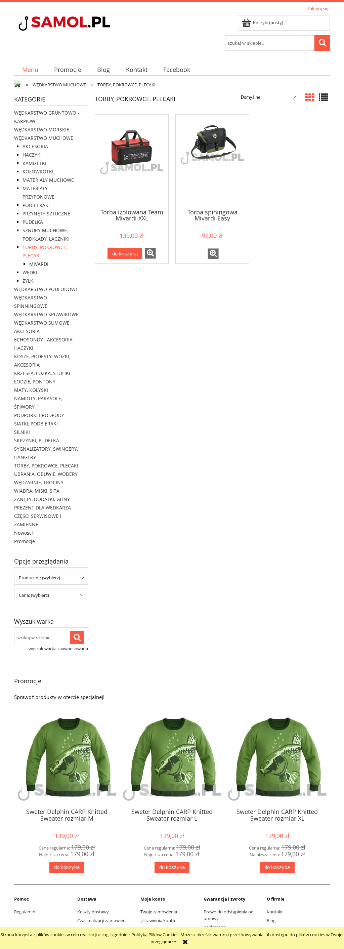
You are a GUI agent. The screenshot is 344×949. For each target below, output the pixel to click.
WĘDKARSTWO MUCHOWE (43, 138)
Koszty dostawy (93, 912)
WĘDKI (30, 272)
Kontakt (275, 912)
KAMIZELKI (34, 163)
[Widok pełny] (323, 97)
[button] (150, 253)
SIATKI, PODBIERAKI (36, 423)
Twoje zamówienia (158, 912)
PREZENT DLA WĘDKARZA (42, 507)
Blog (271, 920)
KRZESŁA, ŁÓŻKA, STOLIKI (42, 373)
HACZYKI (32, 155)
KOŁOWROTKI (38, 171)
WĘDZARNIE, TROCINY (38, 482)
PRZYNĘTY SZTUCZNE (46, 213)
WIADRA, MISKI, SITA (36, 491)
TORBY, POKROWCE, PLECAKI (46, 465)
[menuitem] (30, 70)
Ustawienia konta (157, 920)
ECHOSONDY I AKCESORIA (43, 339)
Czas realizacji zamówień (101, 920)
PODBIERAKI (36, 205)
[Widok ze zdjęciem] (309, 97)
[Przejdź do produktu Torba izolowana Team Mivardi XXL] (131, 161)
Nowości (23, 533)
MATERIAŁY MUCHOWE (48, 180)
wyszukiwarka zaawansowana (58, 649)
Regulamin (24, 912)
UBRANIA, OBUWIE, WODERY (46, 474)
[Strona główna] (76, 24)
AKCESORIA (35, 146)
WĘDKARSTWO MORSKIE (41, 129)
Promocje (24, 541)
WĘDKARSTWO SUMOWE (42, 323)
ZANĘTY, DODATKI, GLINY (42, 499)
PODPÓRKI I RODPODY (39, 415)
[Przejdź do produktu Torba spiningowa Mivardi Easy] (212, 161)
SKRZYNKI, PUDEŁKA (36, 440)
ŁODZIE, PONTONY (34, 381)
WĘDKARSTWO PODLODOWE (46, 289)
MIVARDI (38, 264)
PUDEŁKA (33, 222)
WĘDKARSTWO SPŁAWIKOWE (46, 314)
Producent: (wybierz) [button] (39, 578)
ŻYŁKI (29, 281)
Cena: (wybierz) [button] (34, 595)
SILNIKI (22, 432)
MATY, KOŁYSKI (31, 390)
